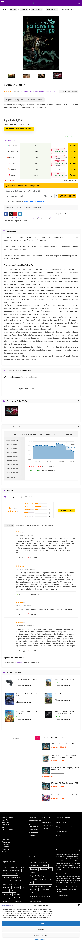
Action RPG (13, 867)
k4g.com (13, 163)
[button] (79, 906)
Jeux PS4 (31, 91)
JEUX (26, 91)
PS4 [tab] (14, 140)
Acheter (73, 145)
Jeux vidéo (33, 889)
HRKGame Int (13, 157)
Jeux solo (17, 898)
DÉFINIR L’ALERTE (67, 196)
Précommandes (7, 829)
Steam (53, 91)
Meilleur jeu (34, 893)
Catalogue (45, 828)
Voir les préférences (41, 935)
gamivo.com (13, 169)
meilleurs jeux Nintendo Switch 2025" (40, 897)
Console (32, 872)
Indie (43, 218)
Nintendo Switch (52, 9)
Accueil (4, 9)
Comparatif (33, 869)
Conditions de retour (62, 836)
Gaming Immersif (45, 879)
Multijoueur (19, 901)
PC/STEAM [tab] (8, 140)
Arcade (5, 870)
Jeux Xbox (6, 827)
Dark (4, 884)
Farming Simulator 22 (61, 694)
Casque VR (43, 862)
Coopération (15, 877)
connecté (20, 663)
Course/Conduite (16, 881)
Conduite (6, 877)
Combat (14, 874)
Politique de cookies (40, 939)
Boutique (13, 9)
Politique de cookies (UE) (63, 831)
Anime (22, 867)
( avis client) (17, 91)
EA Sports (33, 879)
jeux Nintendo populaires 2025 (40, 886)
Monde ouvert (7, 901)
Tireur (47, 218)
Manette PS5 (44, 889)
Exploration (6, 887)
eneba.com (13, 145)
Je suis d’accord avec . (26, 201)
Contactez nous (34, 830)
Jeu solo (17, 894)
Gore (39, 218)
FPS (36, 218)
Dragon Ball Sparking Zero (39, 876)
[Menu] (2, 3)
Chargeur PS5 (35, 865)
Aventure (6, 874)
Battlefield (33, 862)
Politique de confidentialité (34, 201)
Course (5, 881)
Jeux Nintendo (37, 9)
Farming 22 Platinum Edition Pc (65, 679)
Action (13, 218)
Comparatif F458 (45, 869)
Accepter (41, 923)
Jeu (31, 882)
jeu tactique (7, 898)
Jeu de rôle (7, 894)
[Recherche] (37, 738)
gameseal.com (13, 151)
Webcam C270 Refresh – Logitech (26, 679)
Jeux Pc (48, 91)
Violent (52, 218)
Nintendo (24, 9)
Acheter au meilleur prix (19, 129)
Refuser (41, 929)
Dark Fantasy (30, 218)
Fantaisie (16, 887)
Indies (13, 891)
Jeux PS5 (5, 822)
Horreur (5, 891)
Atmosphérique (20, 218)
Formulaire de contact (62, 822)
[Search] (78, 3)
